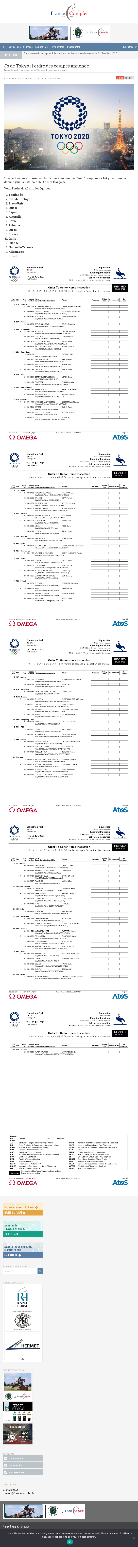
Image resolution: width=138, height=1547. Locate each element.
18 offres (9, 1234)
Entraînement (57, 47)
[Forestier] (69, 27)
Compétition (41, 47)
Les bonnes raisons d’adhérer (19, 1207)
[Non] (133, 1538)
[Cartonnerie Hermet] (22, 1344)
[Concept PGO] (22, 1321)
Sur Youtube (15, 1465)
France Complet (11, 70)
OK (70, 1542)
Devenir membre (13, 1213)
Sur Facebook (15, 1458)
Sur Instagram (16, 1472)
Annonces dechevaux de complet (14, 1227)
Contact (25, 1526)
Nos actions (15, 47)
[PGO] (17, 1434)
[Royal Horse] (22, 1297)
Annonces (28, 47)
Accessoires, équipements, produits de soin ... (18, 1248)
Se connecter (130, 47)
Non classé (24, 70)
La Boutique (11, 1255)
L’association (73, 47)
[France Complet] (69, 12)
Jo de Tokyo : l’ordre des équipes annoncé (49, 70)
